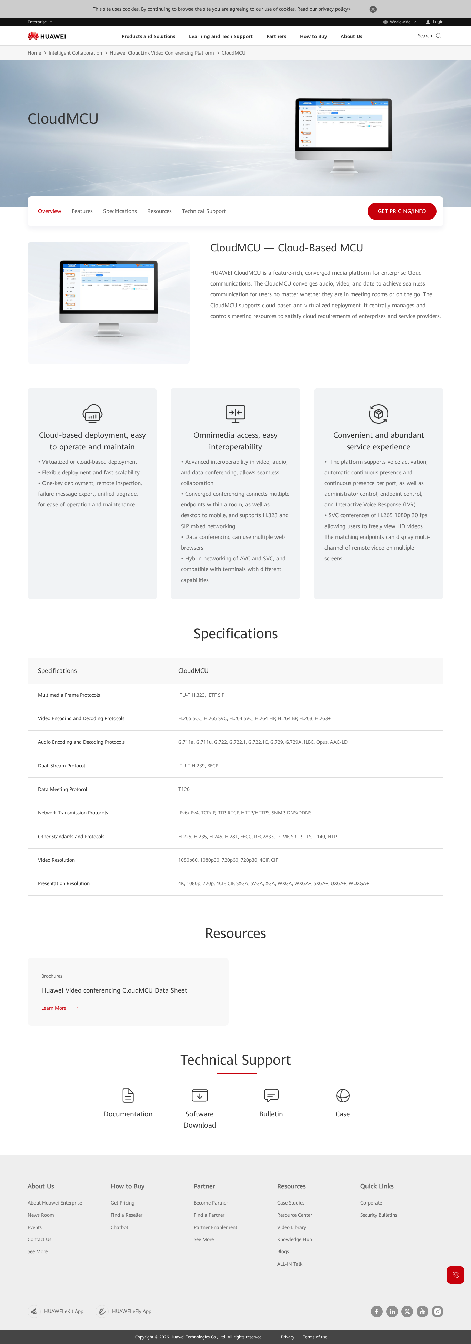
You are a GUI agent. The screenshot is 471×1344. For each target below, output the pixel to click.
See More (38, 1251)
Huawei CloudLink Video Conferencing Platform (162, 53)
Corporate (371, 1203)
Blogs (283, 1251)
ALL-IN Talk (289, 1264)
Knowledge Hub (294, 1239)
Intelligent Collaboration (75, 53)
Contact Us (39, 1239)
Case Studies (290, 1203)
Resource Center (294, 1215)
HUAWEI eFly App (131, 1311)
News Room (41, 1215)
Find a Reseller (126, 1215)
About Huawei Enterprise (55, 1203)
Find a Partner (209, 1215)
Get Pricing (122, 1203)
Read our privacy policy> (324, 9)
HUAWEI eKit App (63, 1311)
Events (35, 1227)
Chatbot (119, 1227)
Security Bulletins (378, 1215)
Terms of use (315, 1337)
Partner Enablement (215, 1227)
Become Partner (211, 1203)
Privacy (287, 1337)
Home (34, 53)
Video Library (291, 1227)
